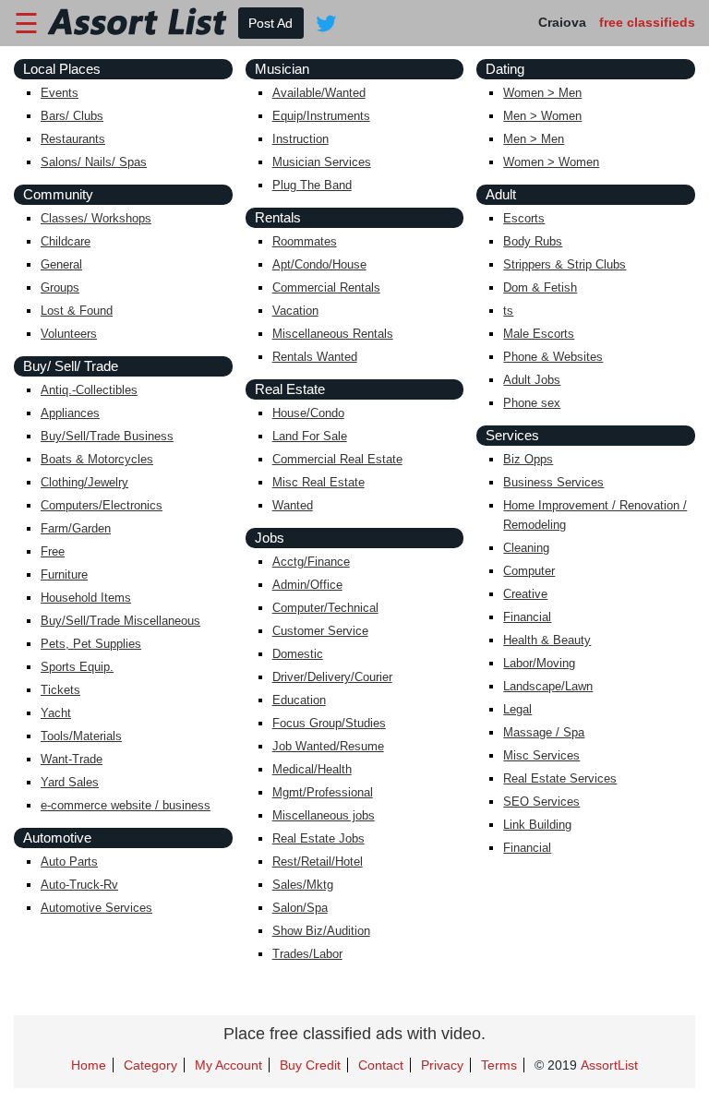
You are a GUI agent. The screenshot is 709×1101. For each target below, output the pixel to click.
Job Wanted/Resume (328, 746)
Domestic (297, 654)
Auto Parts (69, 861)
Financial (527, 617)
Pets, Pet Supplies (91, 644)
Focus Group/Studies (329, 723)
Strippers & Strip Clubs (564, 264)
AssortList (609, 1065)
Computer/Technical (325, 608)
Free (53, 551)
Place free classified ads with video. (354, 1033)
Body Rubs (532, 241)
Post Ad (270, 23)
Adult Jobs (531, 380)
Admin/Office (307, 585)
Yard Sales (70, 782)
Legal (517, 709)
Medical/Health (312, 769)
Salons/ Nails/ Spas (94, 162)
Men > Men (533, 139)
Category (150, 1065)
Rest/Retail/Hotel (317, 861)
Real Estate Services (560, 778)
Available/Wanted (319, 93)
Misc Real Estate (318, 482)
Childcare (65, 241)
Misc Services (541, 755)
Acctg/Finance (311, 561)
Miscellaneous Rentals (332, 334)
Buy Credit (310, 1065)
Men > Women (542, 116)
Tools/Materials (81, 736)
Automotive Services (96, 908)
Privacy (442, 1065)
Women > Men (542, 93)
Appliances (70, 413)
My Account (228, 1065)
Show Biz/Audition (321, 931)
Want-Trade (71, 759)
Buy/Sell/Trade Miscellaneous (120, 621)
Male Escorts (538, 334)
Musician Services (321, 162)
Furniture (64, 574)
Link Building (537, 825)
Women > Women (551, 162)
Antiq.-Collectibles (89, 390)
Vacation (295, 310)
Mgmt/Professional (322, 792)
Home (88, 1065)
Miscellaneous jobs (323, 815)
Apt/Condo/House (319, 264)
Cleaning (526, 548)
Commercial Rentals (326, 287)
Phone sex (531, 403)
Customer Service (320, 631)
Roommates (304, 241)
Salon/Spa (300, 908)
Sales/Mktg (302, 885)
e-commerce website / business (125, 805)
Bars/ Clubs (72, 116)
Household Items (86, 597)
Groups (60, 287)
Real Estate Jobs (318, 838)
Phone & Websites (553, 357)
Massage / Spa (543, 732)
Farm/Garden (76, 528)
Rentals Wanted (314, 357)
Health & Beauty (547, 640)
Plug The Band (312, 185)
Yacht (56, 713)
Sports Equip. (77, 667)
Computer (529, 571)
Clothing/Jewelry (84, 482)
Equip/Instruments (321, 116)
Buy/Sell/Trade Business (107, 436)
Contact (380, 1065)
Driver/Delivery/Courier (332, 677)
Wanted (292, 505)
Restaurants (73, 139)
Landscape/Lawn (548, 686)
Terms (499, 1065)
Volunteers (69, 334)
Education (299, 700)
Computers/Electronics (101, 505)
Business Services (553, 482)
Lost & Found (77, 310)
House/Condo (308, 413)
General (61, 264)
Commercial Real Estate (337, 459)
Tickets (60, 690)
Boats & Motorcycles (97, 459)
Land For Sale (309, 436)
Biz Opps (528, 459)
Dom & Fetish (540, 287)
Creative (525, 594)
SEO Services (541, 801)
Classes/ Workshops (96, 218)
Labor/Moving (539, 663)
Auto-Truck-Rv (79, 885)
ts (508, 310)
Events (59, 93)
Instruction (300, 139)
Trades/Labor (307, 954)
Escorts (524, 218)
